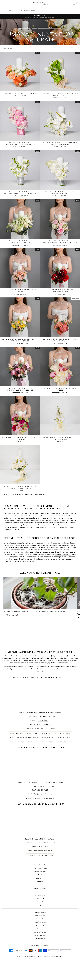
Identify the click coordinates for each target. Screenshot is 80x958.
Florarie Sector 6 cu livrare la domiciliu (56, 742)
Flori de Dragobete (40, 912)
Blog (40, 905)
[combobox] (40, 10)
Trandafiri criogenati (40, 922)
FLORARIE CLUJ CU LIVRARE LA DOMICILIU (40, 804)
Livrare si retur (40, 895)
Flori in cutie (40, 919)
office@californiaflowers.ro (42, 724)
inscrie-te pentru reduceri (39, 945)
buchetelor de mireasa (63, 554)
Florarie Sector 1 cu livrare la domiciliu (24, 733)
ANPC (40, 875)
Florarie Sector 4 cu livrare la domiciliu (56, 733)
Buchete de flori (40, 915)
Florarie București (40, 935)
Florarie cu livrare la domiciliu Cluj (40, 855)
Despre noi (40, 898)
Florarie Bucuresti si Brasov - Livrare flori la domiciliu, (37, 956)
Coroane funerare (40, 932)
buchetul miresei (39, 525)
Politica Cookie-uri (40, 871)
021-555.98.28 (43, 720)
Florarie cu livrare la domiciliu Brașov (40, 798)
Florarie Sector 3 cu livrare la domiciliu (24, 742)
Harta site (40, 881)
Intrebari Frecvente (40, 888)
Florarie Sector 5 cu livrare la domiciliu (56, 737)
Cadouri (40, 929)
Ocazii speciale (40, 925)
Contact (40, 902)
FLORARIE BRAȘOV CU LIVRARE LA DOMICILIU (40, 747)
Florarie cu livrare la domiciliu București (40, 729)
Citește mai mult (12, 615)
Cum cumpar (40, 892)
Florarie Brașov (40, 939)
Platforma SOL (40, 878)
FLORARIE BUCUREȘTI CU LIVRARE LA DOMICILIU (40, 677)
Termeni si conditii (40, 865)
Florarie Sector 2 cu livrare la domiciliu (24, 737)
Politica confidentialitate (40, 868)
